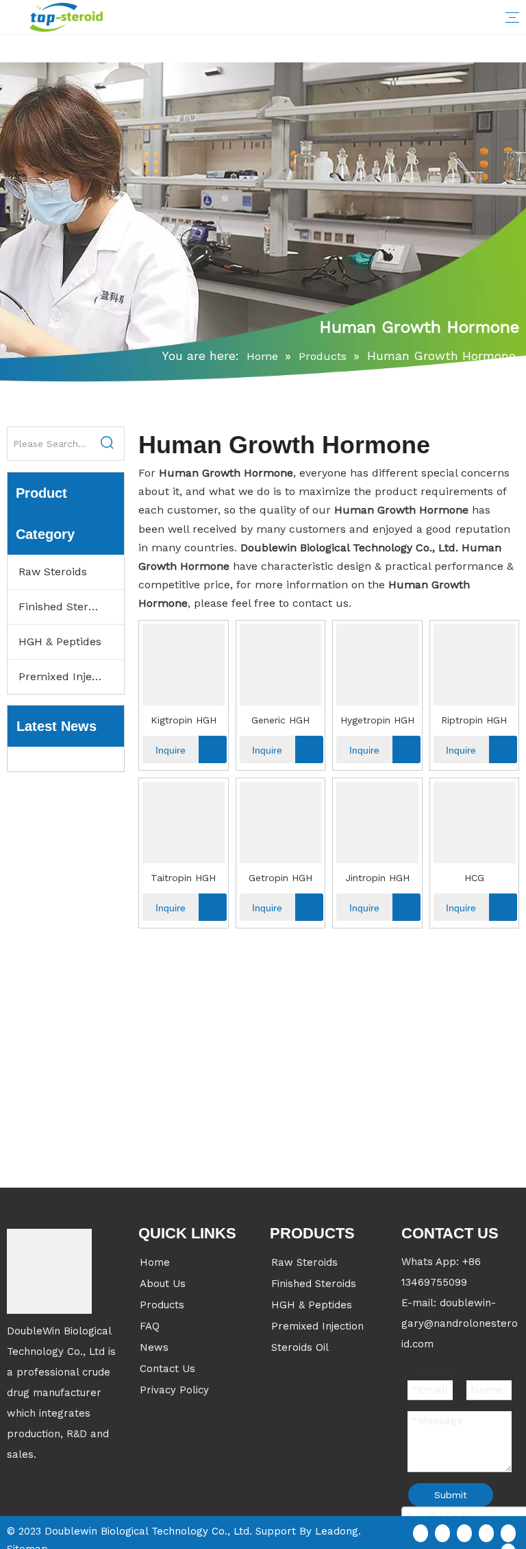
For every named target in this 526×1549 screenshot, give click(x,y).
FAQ (150, 1326)
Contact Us (167, 1368)
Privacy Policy (174, 1390)
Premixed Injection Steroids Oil (71, 676)
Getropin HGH (280, 877)
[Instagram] (508, 1532)
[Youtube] (486, 1532)
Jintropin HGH (377, 877)
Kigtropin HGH (183, 720)
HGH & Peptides (59, 641)
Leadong (336, 1531)
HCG (474, 877)
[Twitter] (464, 1532)
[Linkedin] (442, 1532)
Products (162, 1305)
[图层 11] (49, 1271)
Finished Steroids (64, 606)
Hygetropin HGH (377, 720)
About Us (163, 1283)
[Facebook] (420, 1532)
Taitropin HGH (183, 877)
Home (155, 1262)
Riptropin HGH (474, 720)
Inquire (170, 750)
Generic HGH (280, 720)
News (154, 1347)
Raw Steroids (52, 571)
